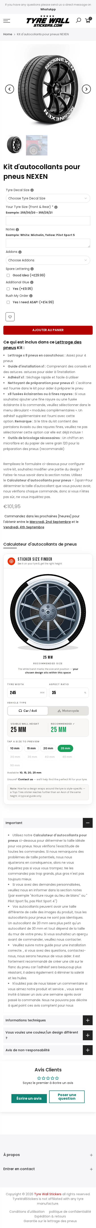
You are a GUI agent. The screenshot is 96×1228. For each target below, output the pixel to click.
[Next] (86, 89)
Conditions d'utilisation (27, 1211)
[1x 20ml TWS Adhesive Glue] (31, 282)
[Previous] (9, 89)
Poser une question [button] (67, 1096)
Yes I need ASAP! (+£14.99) (33, 302)
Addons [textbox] (48, 251)
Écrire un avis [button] (29, 1098)
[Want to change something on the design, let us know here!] (17, 229)
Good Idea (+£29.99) (29, 275)
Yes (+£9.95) (23, 289)
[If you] (32, 190)
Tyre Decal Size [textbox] (48, 189)
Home (7, 34)
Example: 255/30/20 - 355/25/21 (29, 212)
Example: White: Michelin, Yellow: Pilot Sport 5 (40, 235)
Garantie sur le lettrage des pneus (50, 1221)
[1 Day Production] (31, 296)
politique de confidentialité (70, 1211)
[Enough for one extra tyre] (32, 269)
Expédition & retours (50, 1216)
